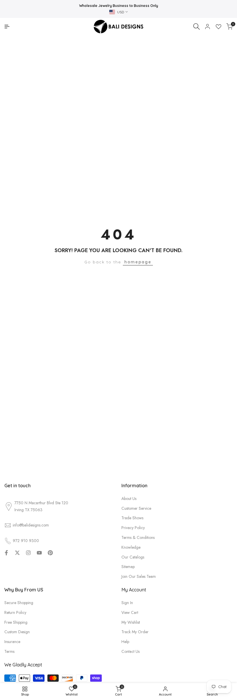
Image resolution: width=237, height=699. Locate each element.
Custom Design (17, 632)
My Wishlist (130, 622)
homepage (137, 262)
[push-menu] (7, 26)
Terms (9, 651)
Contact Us (130, 651)
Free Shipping (15, 622)
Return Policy (15, 612)
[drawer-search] (196, 26)
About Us (128, 498)
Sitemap (128, 566)
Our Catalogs (132, 557)
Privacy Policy (133, 528)
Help (125, 641)
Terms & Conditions (138, 537)
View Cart (129, 612)
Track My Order (135, 632)
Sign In (127, 603)
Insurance (12, 641)
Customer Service (136, 508)
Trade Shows (132, 518)
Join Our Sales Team (138, 576)
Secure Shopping (18, 603)
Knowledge (130, 547)
